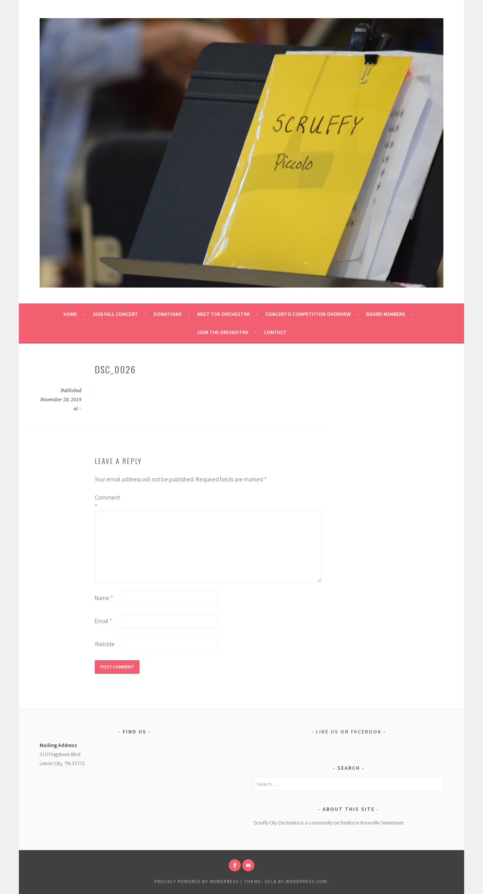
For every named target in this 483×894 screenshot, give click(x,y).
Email (103, 621)
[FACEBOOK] (235, 865)
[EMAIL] (248, 865)
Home (70, 314)
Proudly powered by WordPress (196, 881)
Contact (275, 332)
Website (105, 644)
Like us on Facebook (348, 731)
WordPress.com (306, 881)
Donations (168, 314)
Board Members (385, 314)
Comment (107, 501)
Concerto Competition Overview (308, 314)
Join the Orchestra (222, 332)
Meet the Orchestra (223, 314)
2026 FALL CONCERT (115, 314)
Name (104, 598)
